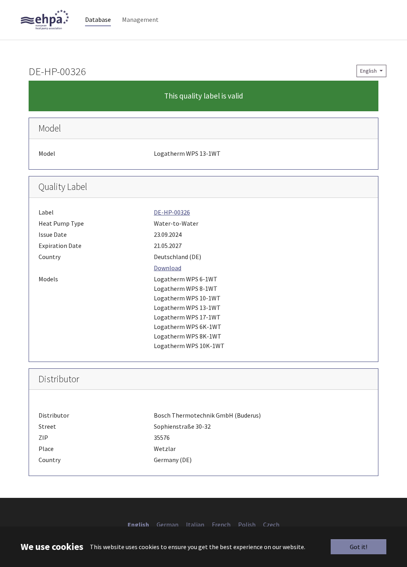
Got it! (358, 547)
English (369, 70)
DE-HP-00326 (172, 212)
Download (167, 268)
